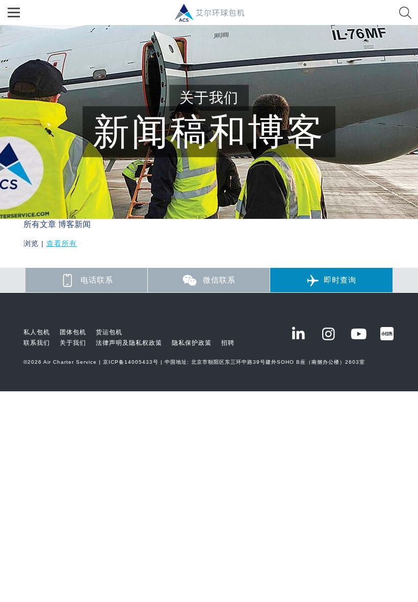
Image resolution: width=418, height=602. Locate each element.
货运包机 (109, 332)
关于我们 (73, 342)
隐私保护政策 (192, 342)
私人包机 (36, 332)
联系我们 (36, 342)
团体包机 (73, 332)
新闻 (82, 224)
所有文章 (39, 224)
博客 (66, 224)
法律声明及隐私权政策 (129, 342)
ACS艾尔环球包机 (214, 18)
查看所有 (61, 243)
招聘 (227, 342)
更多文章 (39, 261)
